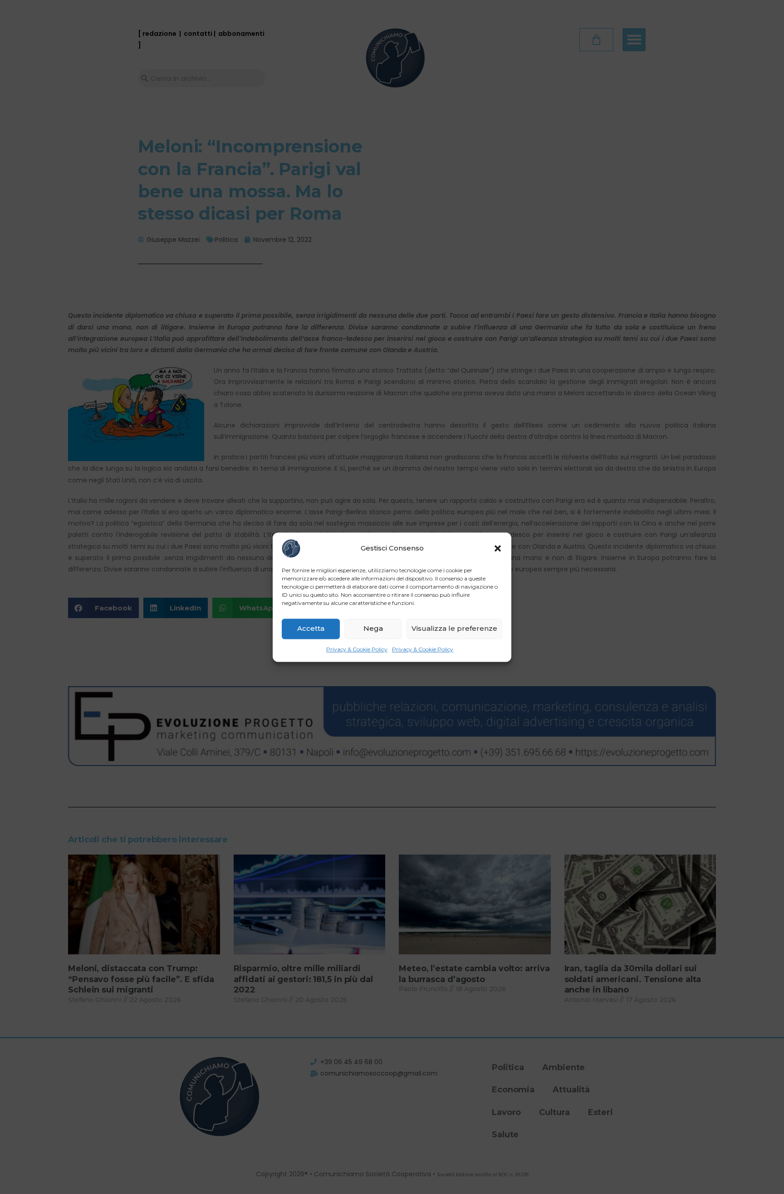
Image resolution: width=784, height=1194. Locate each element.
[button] (497, 548)
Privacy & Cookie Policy (356, 649)
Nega (373, 628)
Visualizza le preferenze (454, 628)
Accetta (310, 628)
